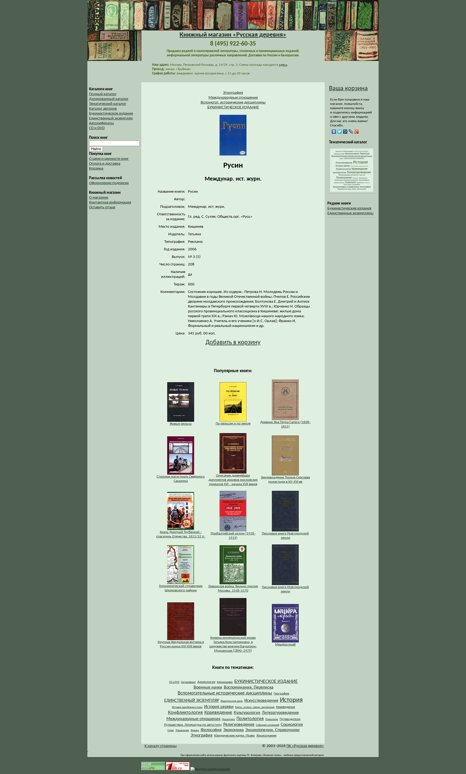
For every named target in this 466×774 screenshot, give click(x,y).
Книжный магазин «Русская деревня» (233, 35)
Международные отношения (233, 98)
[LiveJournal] (351, 131)
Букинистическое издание (111, 114)
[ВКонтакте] (334, 131)
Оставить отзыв (102, 207)
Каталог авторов (103, 109)
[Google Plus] (356, 131)
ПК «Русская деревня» (305, 746)
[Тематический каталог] (351, 191)
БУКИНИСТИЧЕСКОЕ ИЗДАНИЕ (233, 107)
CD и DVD (97, 128)
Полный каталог (102, 94)
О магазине (98, 198)
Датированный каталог (108, 99)
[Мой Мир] (345, 131)
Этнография (233, 93)
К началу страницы (161, 746)
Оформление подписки (109, 183)
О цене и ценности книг (109, 159)
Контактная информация (110, 203)
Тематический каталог (107, 104)
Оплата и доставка (104, 164)
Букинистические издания (349, 208)
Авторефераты (101, 123)
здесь (283, 65)
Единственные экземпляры (350, 213)
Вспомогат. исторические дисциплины (233, 103)
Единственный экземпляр (111, 118)
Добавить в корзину (233, 342)
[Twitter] (339, 131)
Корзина (96, 169)
